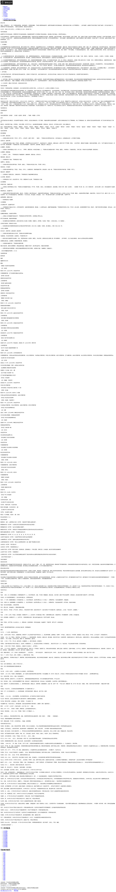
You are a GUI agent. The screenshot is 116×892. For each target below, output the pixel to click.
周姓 (4, 879)
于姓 (4, 864)
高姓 (4, 871)
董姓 (4, 865)
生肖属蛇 (5, 838)
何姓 (4, 868)
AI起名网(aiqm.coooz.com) (9, 19)
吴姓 (4, 878)
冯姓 (4, 862)
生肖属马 (5, 839)
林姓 (4, 869)
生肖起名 (5, 13)
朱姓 (4, 872)
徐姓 (4, 876)
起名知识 (5, 15)
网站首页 (5, 6)
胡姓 (4, 874)
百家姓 (4, 12)
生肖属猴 (5, 842)
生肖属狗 (5, 845)
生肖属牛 (5, 832)
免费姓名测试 (6, 8)
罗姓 (4, 852)
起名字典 (5, 10)
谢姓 (4, 858)
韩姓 (4, 860)
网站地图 (16, 890)
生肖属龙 (5, 836)
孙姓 (4, 875)
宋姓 (4, 855)
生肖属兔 (5, 835)
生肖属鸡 (5, 843)
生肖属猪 (5, 846)
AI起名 (8, 885)
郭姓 (4, 867)
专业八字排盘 (6, 9)
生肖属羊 (5, 841)
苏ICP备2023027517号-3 (6, 886)
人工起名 (5, 16)
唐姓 (4, 861)
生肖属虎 (5, 833)
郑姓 (4, 857)
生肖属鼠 (5, 831)
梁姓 (4, 854)
